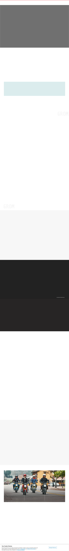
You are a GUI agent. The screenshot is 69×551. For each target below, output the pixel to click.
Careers (5, 525)
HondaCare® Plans (33, 529)
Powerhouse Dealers (43, 523)
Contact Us (32, 523)
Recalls (31, 527)
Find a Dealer (16, 529)
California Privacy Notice (31, 548)
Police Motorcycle (17, 531)
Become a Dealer (43, 525)
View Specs (49, 254)
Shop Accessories (17, 527)
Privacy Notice (23, 548)
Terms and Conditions (21, 549)
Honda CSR (6, 527)
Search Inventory (17, 523)
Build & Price (16, 525)
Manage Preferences (52, 547)
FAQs (31, 525)
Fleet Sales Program (17, 533)
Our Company (6, 523)
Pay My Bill (31, 531)
